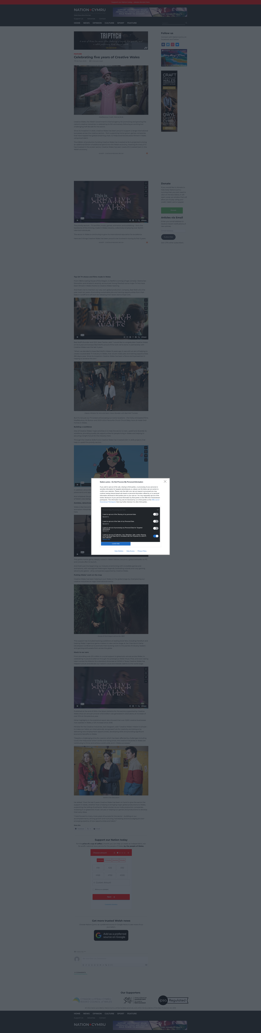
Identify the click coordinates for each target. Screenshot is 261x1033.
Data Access (130, 551)
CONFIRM (116, 544)
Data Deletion (119, 551)
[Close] (166, 482)
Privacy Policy (142, 551)
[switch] (155, 514)
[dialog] (130, 516)
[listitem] (130, 510)
